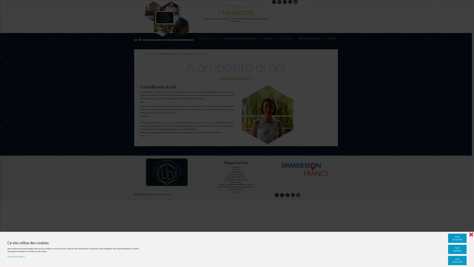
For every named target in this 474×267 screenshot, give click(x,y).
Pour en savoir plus (15, 256)
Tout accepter (457, 238)
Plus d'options (457, 260)
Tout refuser (457, 249)
